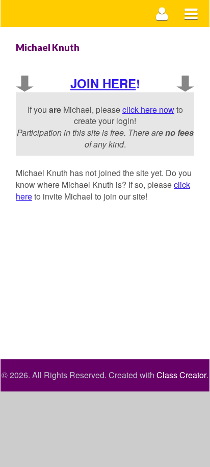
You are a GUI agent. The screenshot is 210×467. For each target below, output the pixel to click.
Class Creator (181, 375)
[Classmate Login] (162, 13)
